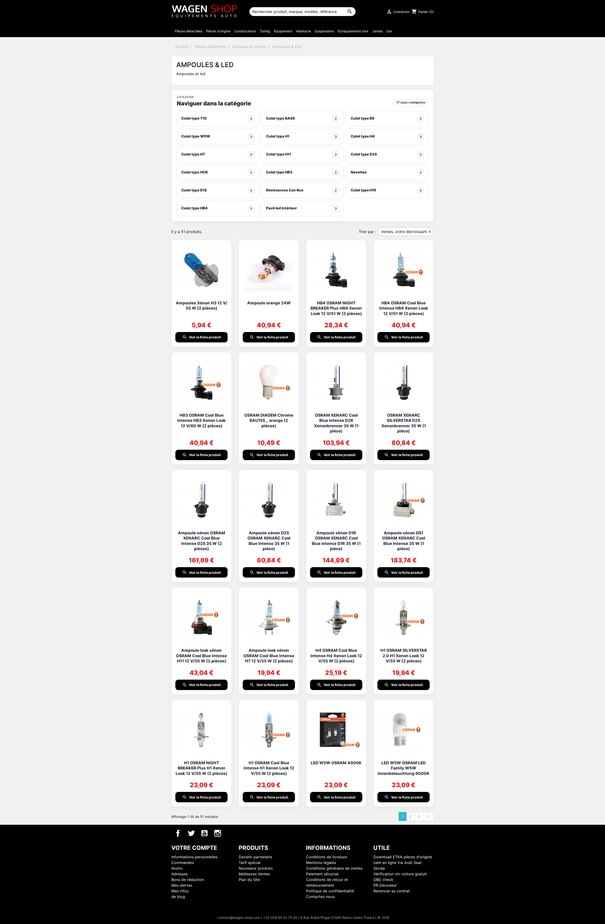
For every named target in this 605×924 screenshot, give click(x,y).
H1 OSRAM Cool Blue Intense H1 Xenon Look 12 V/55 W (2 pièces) (269, 768)
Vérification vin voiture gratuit (400, 874)
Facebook (178, 833)
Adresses (179, 874)
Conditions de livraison (326, 857)
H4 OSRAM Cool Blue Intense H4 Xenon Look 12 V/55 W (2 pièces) (336, 655)
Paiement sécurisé (322, 874)
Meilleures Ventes (254, 874)
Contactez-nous (320, 896)
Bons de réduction (187, 879)
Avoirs (176, 868)
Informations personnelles (194, 857)
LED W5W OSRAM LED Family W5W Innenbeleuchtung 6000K (403, 768)
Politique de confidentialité (330, 891)
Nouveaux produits (256, 868)
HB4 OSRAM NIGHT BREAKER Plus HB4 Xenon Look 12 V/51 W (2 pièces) (336, 308)
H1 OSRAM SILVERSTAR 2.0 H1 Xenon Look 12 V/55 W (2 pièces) (403, 655)
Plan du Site (249, 879)
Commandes (182, 862)
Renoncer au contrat (391, 891)
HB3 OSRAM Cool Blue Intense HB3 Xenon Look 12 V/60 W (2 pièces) (201, 420)
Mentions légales (321, 862)
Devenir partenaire (255, 857)
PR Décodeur (385, 885)
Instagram (217, 833)
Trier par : (367, 231)
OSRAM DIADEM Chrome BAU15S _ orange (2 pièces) (268, 420)
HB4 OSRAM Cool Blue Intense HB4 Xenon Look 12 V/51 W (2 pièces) (403, 308)
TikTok (231, 833)
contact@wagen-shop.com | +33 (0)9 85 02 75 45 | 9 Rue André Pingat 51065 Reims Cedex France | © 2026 (303, 917)
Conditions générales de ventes (334, 868)
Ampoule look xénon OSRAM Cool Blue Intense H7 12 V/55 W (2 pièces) (268, 655)
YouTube (204, 833)
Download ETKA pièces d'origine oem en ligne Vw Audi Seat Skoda (402, 863)
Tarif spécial (249, 862)
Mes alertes (181, 885)
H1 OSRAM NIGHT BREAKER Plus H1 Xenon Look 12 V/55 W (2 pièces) (201, 768)
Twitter (191, 833)
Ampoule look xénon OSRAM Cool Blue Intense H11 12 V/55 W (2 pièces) (201, 655)
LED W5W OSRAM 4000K (336, 762)
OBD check (383, 879)
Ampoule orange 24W (269, 303)
